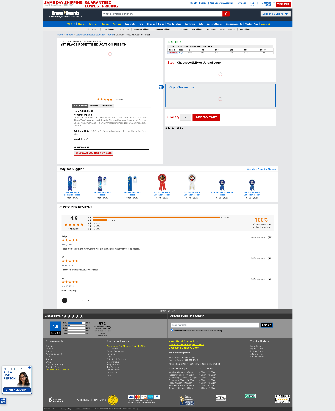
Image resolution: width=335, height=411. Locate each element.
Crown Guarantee (115, 351)
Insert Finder (256, 346)
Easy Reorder (113, 364)
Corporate (129, 24)
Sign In (193, 3)
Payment (241, 3)
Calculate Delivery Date (184, 347)
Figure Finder (256, 349)
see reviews (102, 335)
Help (252, 3)
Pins (141, 24)
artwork (107, 105)
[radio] (167, 217)
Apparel (265, 24)
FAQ (109, 357)
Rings (161, 24)
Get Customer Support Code (186, 344)
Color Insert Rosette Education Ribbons (95, 34)
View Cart (283, 4)
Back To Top (167, 311)
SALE (48, 362)
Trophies (70, 24)
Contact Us (112, 372)
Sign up (266, 325)
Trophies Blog (52, 367)
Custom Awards (234, 24)
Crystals (93, 24)
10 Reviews (77, 229)
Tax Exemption (114, 367)
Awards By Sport (54, 354)
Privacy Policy (216, 330)
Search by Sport (273, 13)
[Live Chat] (3, 401)
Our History (112, 349)
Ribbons (150, 24)
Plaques (105, 24)
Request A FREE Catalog (57, 370)
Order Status (113, 362)
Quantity (173, 117)
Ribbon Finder (257, 351)
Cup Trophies (174, 24)
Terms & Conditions (83, 409)
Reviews (111, 354)
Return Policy (113, 370)
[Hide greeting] (29, 367)
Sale (201, 24)
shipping (95, 105)
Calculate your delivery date (94, 153)
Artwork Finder (257, 354)
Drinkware (190, 24)
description (80, 105)
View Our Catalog (54, 364)
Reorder (203, 3)
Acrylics (117, 24)
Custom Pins (251, 24)
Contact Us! (191, 341)
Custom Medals (215, 24)
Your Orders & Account (221, 3)
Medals (82, 24)
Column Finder (257, 357)
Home (60, 34)
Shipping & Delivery (116, 359)
